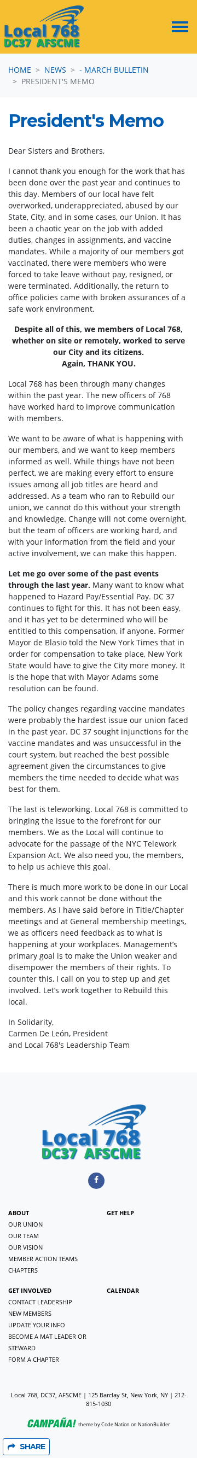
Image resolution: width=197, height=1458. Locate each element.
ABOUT (18, 1213)
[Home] (44, 26)
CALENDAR (123, 1290)
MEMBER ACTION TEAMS (43, 1259)
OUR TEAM (23, 1236)
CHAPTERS (23, 1270)
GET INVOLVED (29, 1290)
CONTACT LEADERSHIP (40, 1302)
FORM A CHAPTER (33, 1359)
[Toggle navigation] (180, 26)
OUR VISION (25, 1247)
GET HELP (120, 1213)
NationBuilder (154, 1424)
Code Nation (115, 1424)
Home (19, 70)
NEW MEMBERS (29, 1313)
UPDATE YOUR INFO (36, 1325)
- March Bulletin (114, 70)
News (55, 70)
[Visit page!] (96, 1179)
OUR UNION (25, 1224)
